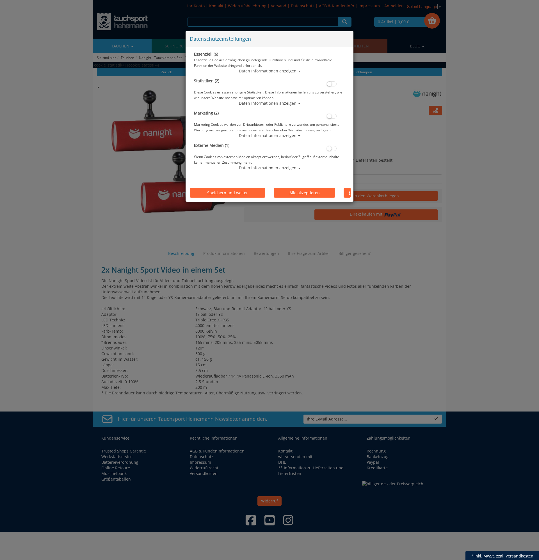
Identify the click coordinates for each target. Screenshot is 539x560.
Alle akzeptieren (304, 192)
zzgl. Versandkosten (514, 556)
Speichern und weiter (227, 192)
